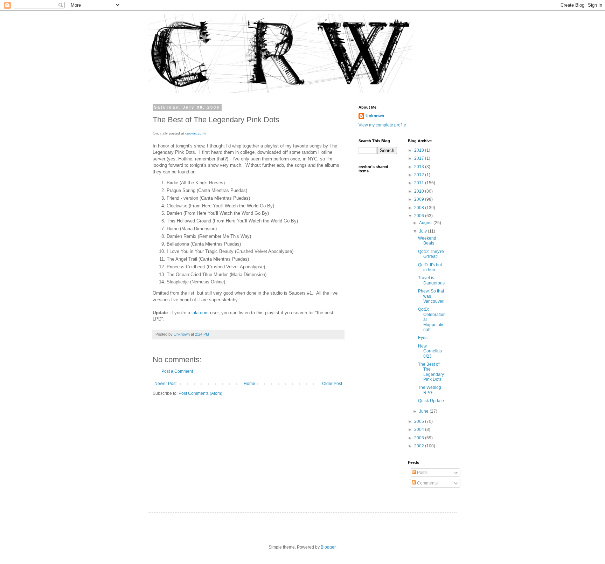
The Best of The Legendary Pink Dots (431, 372)
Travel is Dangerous (431, 280)
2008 (419, 207)
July (423, 231)
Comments (427, 483)
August (426, 222)
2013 (419, 166)
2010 (419, 191)
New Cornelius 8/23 (430, 351)
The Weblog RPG (429, 390)
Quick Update (431, 400)
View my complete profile (382, 125)
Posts (421, 472)
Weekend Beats (427, 241)
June (424, 411)
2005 (419, 421)
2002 (419, 445)
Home (249, 383)
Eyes (422, 337)
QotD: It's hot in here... (430, 267)
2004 (419, 429)
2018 (419, 150)
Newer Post (165, 383)
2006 (419, 215)
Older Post (332, 383)
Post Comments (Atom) (200, 393)
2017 (419, 158)
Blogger (328, 547)
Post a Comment (177, 371)
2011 (419, 182)
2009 (419, 199)
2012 (419, 174)
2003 (419, 437)
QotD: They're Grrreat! (431, 254)
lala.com (200, 312)
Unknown (375, 116)
